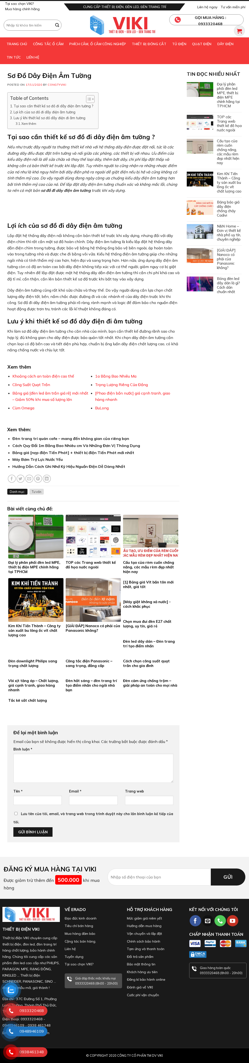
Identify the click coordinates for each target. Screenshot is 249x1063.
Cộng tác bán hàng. (80, 941)
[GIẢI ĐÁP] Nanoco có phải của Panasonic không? (226, 259)
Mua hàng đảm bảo (80, 933)
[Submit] (57, 25)
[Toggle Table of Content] (87, 99)
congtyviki (57, 84)
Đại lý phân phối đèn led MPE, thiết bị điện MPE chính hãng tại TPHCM (228, 95)
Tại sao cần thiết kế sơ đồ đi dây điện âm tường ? (53, 106)
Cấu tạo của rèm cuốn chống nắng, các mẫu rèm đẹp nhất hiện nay (228, 152)
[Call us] (220, 921)
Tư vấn (36, 492)
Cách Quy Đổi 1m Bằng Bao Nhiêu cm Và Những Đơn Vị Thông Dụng (76, 445)
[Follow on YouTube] (232, 921)
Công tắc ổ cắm (48, 44)
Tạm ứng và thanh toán (145, 949)
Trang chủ (17, 44)
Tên (18, 791)
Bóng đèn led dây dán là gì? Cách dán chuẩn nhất (228, 285)
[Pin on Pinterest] (38, 479)
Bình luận (22, 749)
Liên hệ (33, 57)
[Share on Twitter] (21, 479)
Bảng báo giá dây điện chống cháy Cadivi (228, 209)
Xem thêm (28, 124)
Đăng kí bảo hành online (146, 979)
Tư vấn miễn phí (233, 7)
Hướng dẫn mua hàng (144, 926)
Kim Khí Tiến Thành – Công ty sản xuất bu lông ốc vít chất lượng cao (229, 183)
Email (75, 791)
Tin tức (14, 57)
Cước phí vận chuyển (143, 995)
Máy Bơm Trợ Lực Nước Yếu (37, 459)
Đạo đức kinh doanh (81, 918)
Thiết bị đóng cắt (149, 44)
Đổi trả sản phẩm (140, 956)
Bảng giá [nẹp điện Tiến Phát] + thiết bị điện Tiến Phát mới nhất (73, 452)
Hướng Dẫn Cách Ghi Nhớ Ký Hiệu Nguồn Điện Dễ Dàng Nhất (68, 466)
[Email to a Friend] (29, 479)
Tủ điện (179, 44)
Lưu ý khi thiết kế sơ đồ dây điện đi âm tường (49, 118)
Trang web (134, 791)
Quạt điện (202, 44)
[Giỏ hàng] (239, 30)
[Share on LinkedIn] (47, 479)
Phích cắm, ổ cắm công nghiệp (97, 44)
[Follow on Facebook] (195, 921)
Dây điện (225, 44)
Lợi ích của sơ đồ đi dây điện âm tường (44, 112)
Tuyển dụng (74, 956)
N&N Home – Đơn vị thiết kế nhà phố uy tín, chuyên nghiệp (229, 233)
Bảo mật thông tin (141, 964)
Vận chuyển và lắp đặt (144, 933)
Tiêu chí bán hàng (79, 926)
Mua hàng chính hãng (22, 9)
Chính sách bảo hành (143, 941)
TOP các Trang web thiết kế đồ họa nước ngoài (229, 123)
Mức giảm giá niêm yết (144, 918)
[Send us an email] (207, 921)
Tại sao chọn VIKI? (19, 3)
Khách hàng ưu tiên (142, 972)
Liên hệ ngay (207, 7)
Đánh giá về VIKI (140, 987)
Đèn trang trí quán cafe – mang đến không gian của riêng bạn (70, 438)
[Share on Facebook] (12, 479)
